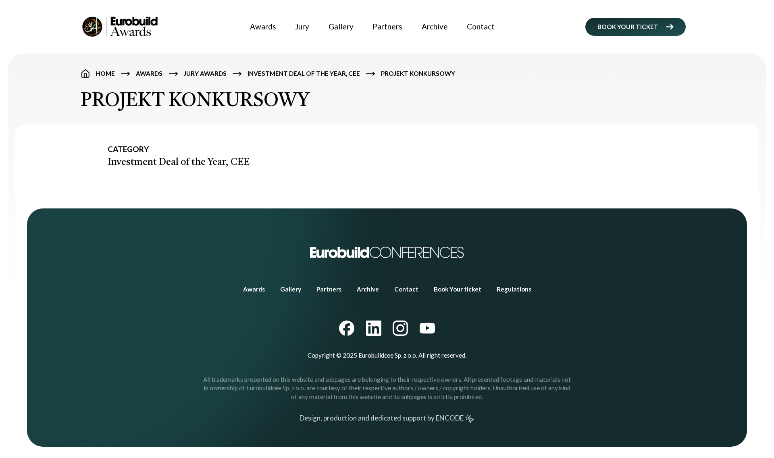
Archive (435, 26)
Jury (302, 26)
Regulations (514, 289)
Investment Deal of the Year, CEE (304, 73)
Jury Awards (205, 73)
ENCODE (450, 418)
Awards (263, 26)
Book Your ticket (457, 289)
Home (105, 73)
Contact (481, 26)
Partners (387, 26)
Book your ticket (627, 26)
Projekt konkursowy (418, 73)
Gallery (341, 26)
